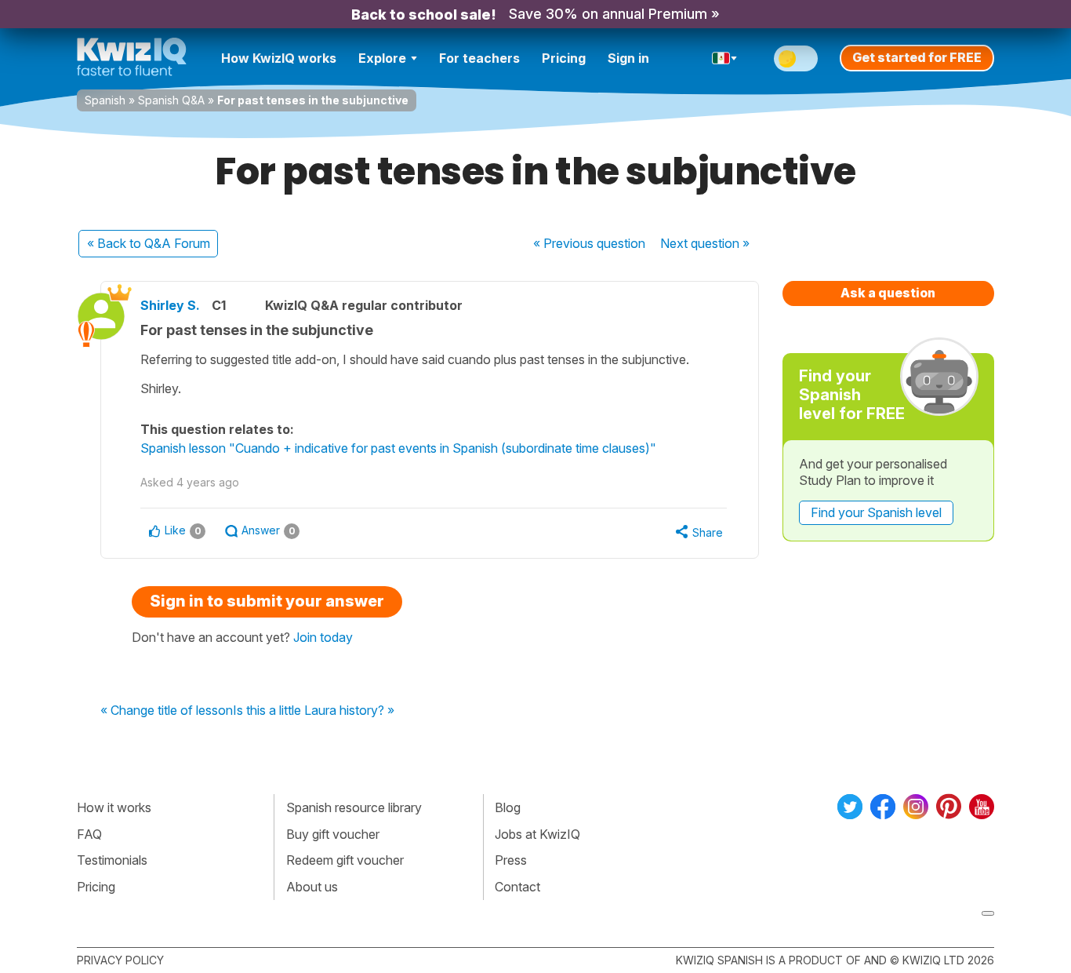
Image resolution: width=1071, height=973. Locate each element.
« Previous (589, 243)
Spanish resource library (354, 807)
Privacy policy (120, 960)
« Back (148, 243)
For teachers (479, 58)
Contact (517, 887)
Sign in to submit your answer (267, 601)
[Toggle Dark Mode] (796, 58)
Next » (705, 243)
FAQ (89, 834)
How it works (114, 807)
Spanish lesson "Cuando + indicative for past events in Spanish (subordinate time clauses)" (398, 448)
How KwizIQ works (278, 58)
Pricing (564, 58)
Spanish (105, 100)
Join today (323, 637)
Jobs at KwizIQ (537, 834)
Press (511, 860)
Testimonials (112, 860)
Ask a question (887, 293)
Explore (382, 58)
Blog (508, 807)
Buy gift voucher (332, 834)
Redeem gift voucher (345, 860)
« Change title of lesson (166, 711)
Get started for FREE (917, 57)
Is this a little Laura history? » (313, 711)
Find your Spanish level (876, 512)
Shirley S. (170, 305)
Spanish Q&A (171, 100)
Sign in (628, 58)
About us (312, 887)
